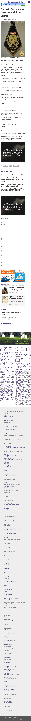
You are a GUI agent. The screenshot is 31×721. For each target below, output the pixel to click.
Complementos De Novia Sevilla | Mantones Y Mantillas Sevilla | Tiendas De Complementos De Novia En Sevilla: (23, 397)
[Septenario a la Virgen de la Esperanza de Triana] (5, 302)
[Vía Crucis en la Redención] (5, 293)
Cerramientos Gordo (8, 494)
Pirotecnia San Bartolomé (9, 633)
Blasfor (5, 433)
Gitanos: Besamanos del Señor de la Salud (12, 175)
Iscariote (5, 481)
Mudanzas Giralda (8, 589)
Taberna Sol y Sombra (8, 682)
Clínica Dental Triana (8, 503)
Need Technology (7, 568)
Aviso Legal (15, 717)
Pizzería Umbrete (7, 639)
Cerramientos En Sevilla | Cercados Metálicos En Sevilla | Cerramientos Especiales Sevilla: (23, 386)
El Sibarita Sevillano (8, 477)
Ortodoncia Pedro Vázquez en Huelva (12, 504)
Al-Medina (6, 661)
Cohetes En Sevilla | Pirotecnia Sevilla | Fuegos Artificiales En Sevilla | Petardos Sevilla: (23, 381)
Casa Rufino (6, 458)
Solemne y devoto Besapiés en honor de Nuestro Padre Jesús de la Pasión (12, 185)
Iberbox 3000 (6, 541)
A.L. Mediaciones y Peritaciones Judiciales (13, 630)
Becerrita (6, 454)
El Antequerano (7, 711)
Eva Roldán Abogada (8, 416)
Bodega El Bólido (7, 455)
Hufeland (6, 420)
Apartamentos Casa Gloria (9, 428)
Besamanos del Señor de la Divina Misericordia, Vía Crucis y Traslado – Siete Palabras (12, 179)
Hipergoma (6, 605)
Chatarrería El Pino (8, 498)
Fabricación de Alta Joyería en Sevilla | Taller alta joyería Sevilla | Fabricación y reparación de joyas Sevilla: (7, 386)
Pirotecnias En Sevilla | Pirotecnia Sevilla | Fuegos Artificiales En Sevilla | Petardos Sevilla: (23, 391)
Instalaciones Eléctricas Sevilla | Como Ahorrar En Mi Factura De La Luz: (23, 402)
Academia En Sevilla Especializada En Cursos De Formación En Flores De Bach (7, 375)
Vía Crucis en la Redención (16, 287)
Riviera (5, 482)
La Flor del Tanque (8, 677)
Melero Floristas (7, 549)
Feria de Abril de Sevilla (9, 545)
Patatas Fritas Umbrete (9, 622)
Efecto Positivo (7, 617)
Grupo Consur (7, 525)
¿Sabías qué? (4, 309)
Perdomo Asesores (8, 441)
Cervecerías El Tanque (9, 459)
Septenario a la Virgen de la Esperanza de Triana (16, 297)
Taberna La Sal (7, 473)
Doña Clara (6, 462)
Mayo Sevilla (6, 469)
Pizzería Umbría (7, 640)
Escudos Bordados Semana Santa (11, 598)
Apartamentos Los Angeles (9, 429)
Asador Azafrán (7, 662)
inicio (10, 165)
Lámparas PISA (7, 564)
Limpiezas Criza (7, 576)
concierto (5, 165)
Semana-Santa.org (8, 702)
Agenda (9, 717)
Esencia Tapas (7, 465)
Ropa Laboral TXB (7, 696)
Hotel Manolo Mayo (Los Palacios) (11, 558)
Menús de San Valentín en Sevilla (11, 692)
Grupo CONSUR (7, 652)
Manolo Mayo (7, 467)
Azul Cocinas (6, 508)
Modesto (5, 470)
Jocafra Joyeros (7, 517)
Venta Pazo (6, 475)
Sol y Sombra (6, 471)
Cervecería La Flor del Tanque (10, 461)
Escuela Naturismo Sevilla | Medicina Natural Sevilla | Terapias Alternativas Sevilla (7, 380)
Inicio (5, 717)
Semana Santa (5, 19)
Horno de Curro (7, 487)
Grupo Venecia (7, 486)
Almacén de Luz (7, 563)
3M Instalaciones (7, 537)
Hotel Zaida (6, 559)
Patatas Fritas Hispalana (9, 620)
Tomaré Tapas (7, 474)
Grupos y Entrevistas (8, 580)
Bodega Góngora (7, 457)
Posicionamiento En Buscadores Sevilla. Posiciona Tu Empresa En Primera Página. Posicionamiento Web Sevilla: (23, 371)
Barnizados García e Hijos (9, 509)
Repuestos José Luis (8, 644)
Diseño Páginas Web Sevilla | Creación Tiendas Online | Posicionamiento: (7, 353)
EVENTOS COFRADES (5, 284)
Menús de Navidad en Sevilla (10, 690)
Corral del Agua (7, 670)
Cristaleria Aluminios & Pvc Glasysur (12, 529)
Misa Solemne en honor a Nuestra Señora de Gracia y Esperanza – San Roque (12, 190)
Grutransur (6, 552)
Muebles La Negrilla (8, 594)
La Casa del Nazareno (8, 437)
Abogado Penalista (8, 415)
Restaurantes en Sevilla (9, 689)
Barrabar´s (6, 452)
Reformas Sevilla (7, 653)
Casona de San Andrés (9, 556)
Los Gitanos (16, 165)
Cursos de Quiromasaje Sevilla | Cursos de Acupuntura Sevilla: (7, 363)
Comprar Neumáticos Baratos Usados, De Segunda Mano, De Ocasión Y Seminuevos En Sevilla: (23, 359)
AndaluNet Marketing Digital (10, 521)
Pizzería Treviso (7, 637)
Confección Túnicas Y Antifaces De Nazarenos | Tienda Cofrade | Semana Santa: (7, 349)
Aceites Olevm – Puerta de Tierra (11, 424)
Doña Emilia (6, 463)
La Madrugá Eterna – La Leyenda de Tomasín (11, 313)
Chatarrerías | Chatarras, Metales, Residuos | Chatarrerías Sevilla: (7, 398)
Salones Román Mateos (9, 490)
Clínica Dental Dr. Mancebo (10, 502)
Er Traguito (6, 466)
